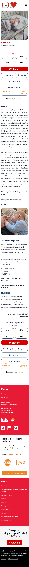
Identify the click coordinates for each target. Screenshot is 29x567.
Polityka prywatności (13, 558)
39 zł (21, 56)
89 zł (7, 63)
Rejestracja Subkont (6, 486)
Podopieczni (4, 502)
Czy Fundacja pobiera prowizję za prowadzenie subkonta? (14, 490)
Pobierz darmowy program (15, 473)
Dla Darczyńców (5, 509)
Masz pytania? (5, 506)
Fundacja (3, 498)
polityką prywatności (18, 555)
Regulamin (3, 558)
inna (21, 63)
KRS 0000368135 (6, 520)
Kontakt (3, 513)
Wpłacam (14, 542)
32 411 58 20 (6, 402)
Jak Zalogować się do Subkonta (10, 516)
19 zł (7, 56)
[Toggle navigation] (26, 5)
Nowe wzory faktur (6, 495)
